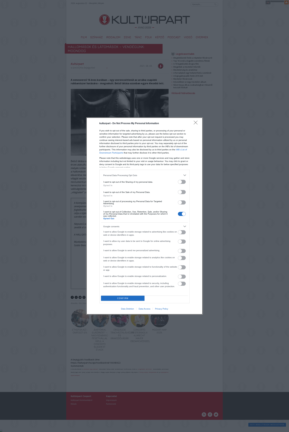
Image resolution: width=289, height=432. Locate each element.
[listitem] (144, 175)
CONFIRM (122, 298)
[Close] (196, 123)
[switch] (182, 182)
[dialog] (144, 216)
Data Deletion (127, 309)
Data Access (144, 309)
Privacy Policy (161, 309)
